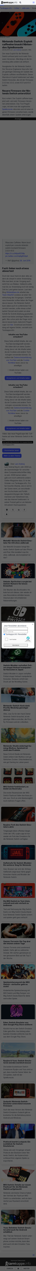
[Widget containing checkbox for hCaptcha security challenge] (18, 639)
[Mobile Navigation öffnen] (33, 2)
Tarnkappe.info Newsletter (16, 634)
